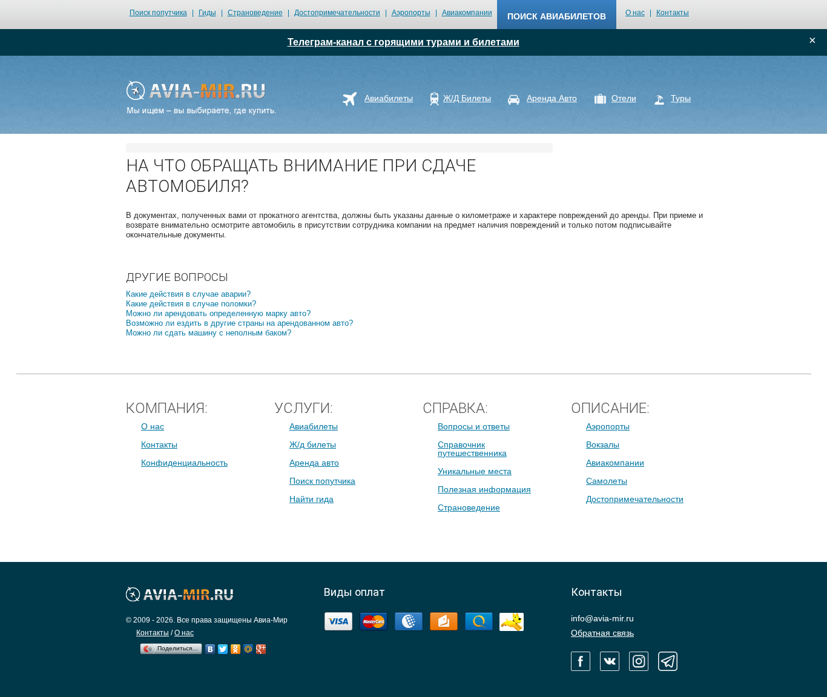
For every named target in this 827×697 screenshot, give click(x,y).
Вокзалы (602, 444)
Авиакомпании (467, 12)
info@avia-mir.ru (602, 618)
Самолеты (606, 481)
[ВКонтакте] (210, 646)
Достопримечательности (337, 12)
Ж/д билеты (312, 444)
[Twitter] (223, 646)
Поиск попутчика (158, 12)
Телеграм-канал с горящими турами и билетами (403, 42)
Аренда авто (314, 462)
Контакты (672, 12)
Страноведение (255, 12)
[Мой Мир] (248, 646)
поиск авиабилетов (556, 16)
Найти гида (311, 499)
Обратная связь (602, 633)
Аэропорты (411, 12)
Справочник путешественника (472, 449)
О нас (635, 12)
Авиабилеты (313, 426)
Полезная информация (484, 489)
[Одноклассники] (235, 646)
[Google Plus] (261, 646)
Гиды (207, 12)
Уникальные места (475, 471)
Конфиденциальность (184, 462)
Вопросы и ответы (474, 426)
